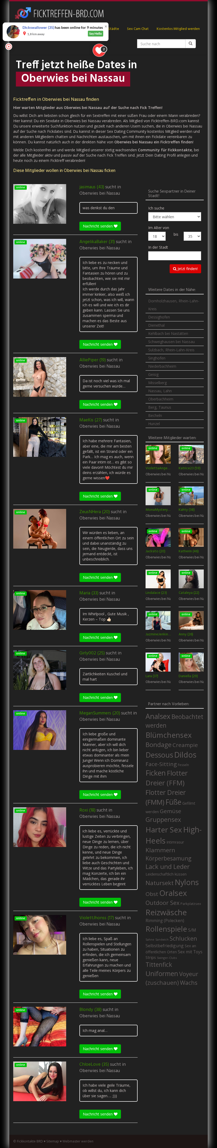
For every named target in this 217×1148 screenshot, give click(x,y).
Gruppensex (163, 819)
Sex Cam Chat (138, 29)
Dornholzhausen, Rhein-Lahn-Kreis (173, 304)
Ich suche (156, 208)
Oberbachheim (160, 399)
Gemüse (170, 811)
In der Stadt (158, 247)
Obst (152, 894)
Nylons (187, 882)
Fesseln (183, 765)
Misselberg (157, 382)
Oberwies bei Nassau (99, 193)
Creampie (185, 745)
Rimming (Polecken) (165, 920)
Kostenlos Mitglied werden (178, 29)
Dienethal (156, 325)
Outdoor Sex (162, 902)
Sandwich (162, 939)
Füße (173, 802)
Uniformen (162, 973)
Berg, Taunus (159, 407)
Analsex (158, 716)
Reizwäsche (166, 912)
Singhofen (156, 358)
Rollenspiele (166, 929)
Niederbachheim (162, 366)
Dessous (159, 755)
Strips (151, 957)
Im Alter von (158, 227)
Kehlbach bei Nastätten (168, 333)
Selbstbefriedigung (165, 946)
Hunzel (154, 423)
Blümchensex (169, 735)
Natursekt (160, 883)
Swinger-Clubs (167, 958)
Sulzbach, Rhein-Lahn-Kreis (171, 349)
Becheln (155, 415)
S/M (192, 930)
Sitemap (52, 1141)
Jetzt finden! (187, 268)
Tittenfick (159, 964)
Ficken (156, 773)
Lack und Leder (168, 866)
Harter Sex (164, 829)
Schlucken (183, 938)
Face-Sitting (161, 764)
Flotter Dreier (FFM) (167, 777)
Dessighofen (159, 317)
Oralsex (173, 893)
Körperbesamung (168, 858)
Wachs (188, 982)
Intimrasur (175, 842)
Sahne (150, 939)
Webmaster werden (77, 1141)
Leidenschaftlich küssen (166, 874)
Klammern (160, 850)
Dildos (185, 754)
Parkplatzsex (190, 903)
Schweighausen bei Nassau (171, 341)
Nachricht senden (98, 226)
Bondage (158, 744)
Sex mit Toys (190, 952)
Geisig (153, 374)
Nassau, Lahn (160, 390)
